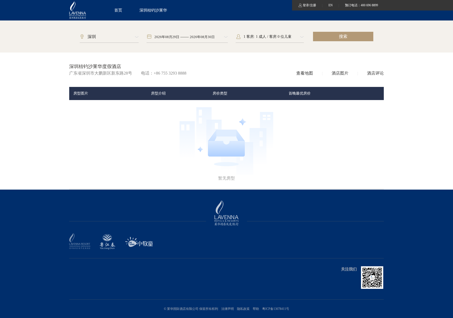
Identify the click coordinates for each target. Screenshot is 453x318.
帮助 (256, 309)
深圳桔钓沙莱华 (153, 10)
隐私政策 (243, 309)
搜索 (343, 36)
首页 (118, 10)
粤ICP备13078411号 (275, 309)
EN (330, 5)
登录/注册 (309, 5)
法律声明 (227, 309)
